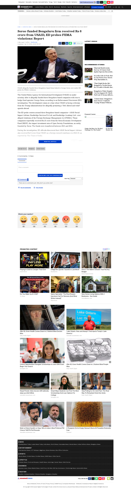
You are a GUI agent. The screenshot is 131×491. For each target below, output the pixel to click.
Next (112, 11)
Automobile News (82, 468)
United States (41, 148)
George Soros (22, 148)
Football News (40, 456)
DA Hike (50, 468)
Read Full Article (50, 141)
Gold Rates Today (60, 11)
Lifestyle (87, 7)
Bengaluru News (95, 444)
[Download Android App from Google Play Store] (108, 478)
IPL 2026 (108, 7)
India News (47, 444)
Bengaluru (31, 148)
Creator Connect (97, 7)
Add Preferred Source (86, 2)
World (51, 7)
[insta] (111, 2)
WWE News (48, 456)
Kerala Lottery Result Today (34, 11)
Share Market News (34, 468)
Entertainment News (24, 450)
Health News (43, 462)
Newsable (29, 2)
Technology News (71, 468)
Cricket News (31, 456)
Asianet (25, 478)
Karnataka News (64, 444)
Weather (21, 474)
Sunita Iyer (34, 42)
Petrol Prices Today (88, 11)
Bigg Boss (42, 450)
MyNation (74, 2)
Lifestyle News (23, 462)
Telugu (51, 2)
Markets (63, 7)
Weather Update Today (74, 11)
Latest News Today (37, 444)
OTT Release (35, 450)
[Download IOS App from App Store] (111, 478)
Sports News (22, 456)
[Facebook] (98, 2)
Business (57, 7)
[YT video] (108, 2)
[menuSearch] (122, 7)
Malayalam (21, 2)
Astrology (51, 462)
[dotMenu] (114, 7)
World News (54, 444)
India (46, 7)
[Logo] (26, 7)
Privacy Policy (50, 483)
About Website (31, 483)
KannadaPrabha (43, 2)
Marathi (68, 2)
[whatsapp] (105, 2)
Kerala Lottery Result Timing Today (105, 11)
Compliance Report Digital (89, 483)
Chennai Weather (40, 474)
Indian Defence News (84, 444)
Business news (23, 468)
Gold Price (44, 468)
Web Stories (66, 462)
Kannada (35, 2)
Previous (109, 11)
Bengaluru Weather (51, 474)
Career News (58, 462)
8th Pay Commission (59, 468)
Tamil (55, 2)
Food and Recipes (33, 462)
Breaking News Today (25, 444)
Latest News (39, 7)
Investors (101, 483)
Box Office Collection (62, 450)
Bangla (60, 2)
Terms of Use (41, 483)
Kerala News (73, 444)
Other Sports (56, 456)
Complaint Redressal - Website (72, 483)
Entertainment (78, 7)
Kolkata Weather (49, 11)
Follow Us (79, 43)
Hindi (63, 2)
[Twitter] (101, 2)
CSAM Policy (58, 483)
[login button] (116, 7)
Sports (69, 7)
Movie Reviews (50, 450)
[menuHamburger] (119, 7)
